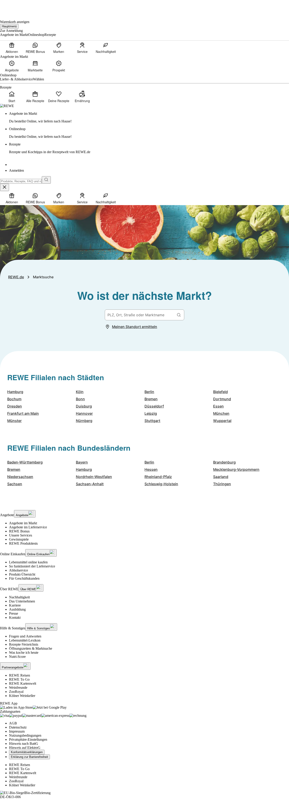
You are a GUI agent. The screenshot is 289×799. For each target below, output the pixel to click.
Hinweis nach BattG (23, 743)
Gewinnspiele (19, 539)
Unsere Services (20, 535)
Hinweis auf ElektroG (24, 748)
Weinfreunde (18, 687)
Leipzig (150, 413)
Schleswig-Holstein (161, 484)
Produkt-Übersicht (22, 574)
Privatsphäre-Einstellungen (28, 739)
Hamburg (15, 391)
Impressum (17, 731)
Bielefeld (220, 391)
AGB (13, 723)
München (221, 413)
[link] (149, 117)
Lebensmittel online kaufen (28, 562)
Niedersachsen (20, 476)
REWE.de (16, 277)
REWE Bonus (19, 531)
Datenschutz (18, 727)
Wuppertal (222, 420)
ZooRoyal (16, 692)
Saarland (220, 476)
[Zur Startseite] (15, 7)
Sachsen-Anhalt (90, 484)
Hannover (84, 413)
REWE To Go (19, 679)
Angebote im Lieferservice (28, 527)
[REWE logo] (7, 106)
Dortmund (222, 399)
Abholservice (18, 570)
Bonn (80, 399)
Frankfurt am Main (23, 413)
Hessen (151, 469)
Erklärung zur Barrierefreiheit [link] (29, 757)
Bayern (82, 462)
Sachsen (14, 484)
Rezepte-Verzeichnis (23, 644)
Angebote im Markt (23, 523)
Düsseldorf (154, 406)
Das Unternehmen (22, 601)
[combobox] (21, 181)
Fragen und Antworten (25, 636)
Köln (80, 391)
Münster (14, 420)
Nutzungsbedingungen (25, 735)
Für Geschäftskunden (24, 578)
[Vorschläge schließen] (4, 187)
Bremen (151, 399)
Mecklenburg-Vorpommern (236, 469)
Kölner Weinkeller (22, 696)
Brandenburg (224, 462)
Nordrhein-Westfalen (94, 476)
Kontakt (15, 617)
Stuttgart (152, 420)
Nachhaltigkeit (19, 597)
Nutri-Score (17, 656)
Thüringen (222, 484)
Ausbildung (17, 609)
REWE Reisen (19, 675)
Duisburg (84, 406)
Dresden (14, 406)
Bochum (14, 399)
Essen (218, 406)
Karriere (15, 605)
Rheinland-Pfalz (158, 476)
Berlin (149, 391)
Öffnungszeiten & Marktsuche (30, 648)
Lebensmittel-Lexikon (24, 640)
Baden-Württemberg (25, 462)
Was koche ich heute (23, 652)
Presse (13, 613)
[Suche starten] (46, 180)
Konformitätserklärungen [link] (27, 752)
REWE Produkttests (23, 543)
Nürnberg (84, 420)
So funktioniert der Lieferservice (32, 566)
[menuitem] (11, 48)
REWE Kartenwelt (22, 683)
